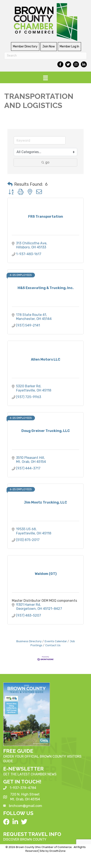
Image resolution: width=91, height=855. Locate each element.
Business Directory (29, 641)
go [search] (47, 162)
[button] (9, 184)
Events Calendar (56, 641)
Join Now (48, 46)
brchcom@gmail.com (25, 806)
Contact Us (53, 645)
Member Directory (25, 46)
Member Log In (69, 46)
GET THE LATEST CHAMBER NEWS (30, 774)
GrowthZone (57, 850)
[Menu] (45, 78)
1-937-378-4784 (23, 788)
